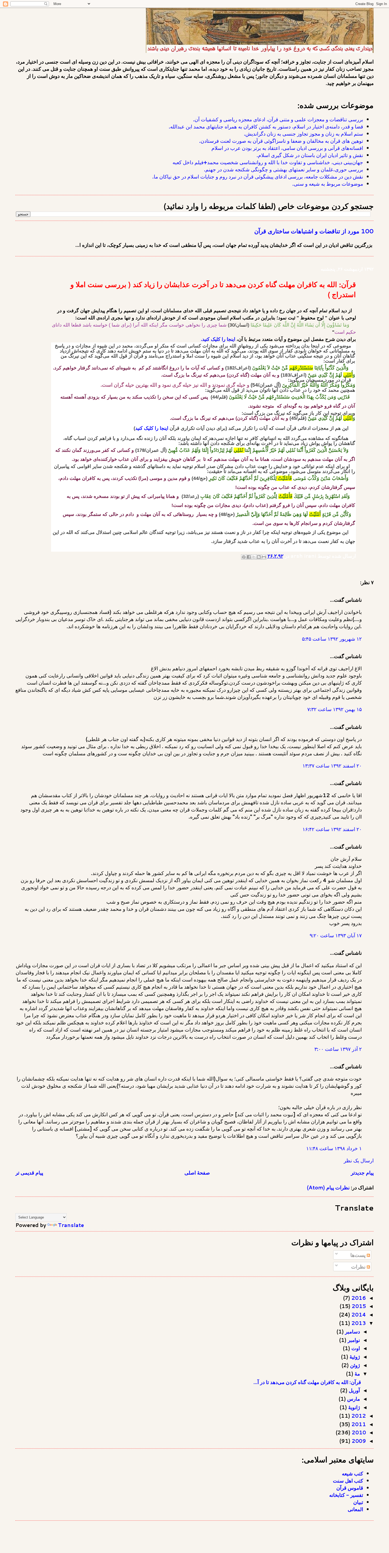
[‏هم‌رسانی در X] (253, 557)
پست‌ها (358, 1255)
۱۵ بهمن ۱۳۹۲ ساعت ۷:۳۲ (334, 709)
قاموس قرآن (349, 1487)
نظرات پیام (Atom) (328, 1187)
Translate (71, 1225)
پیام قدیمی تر (29, 1172)
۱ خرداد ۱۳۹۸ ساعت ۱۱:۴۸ (334, 1148)
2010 (358, 1432)
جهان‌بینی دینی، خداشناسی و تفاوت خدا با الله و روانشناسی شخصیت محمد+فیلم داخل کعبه (268, 162)
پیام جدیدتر (362, 1172)
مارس (353, 1398)
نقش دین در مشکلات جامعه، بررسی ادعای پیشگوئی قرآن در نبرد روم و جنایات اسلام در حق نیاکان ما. (257, 176)
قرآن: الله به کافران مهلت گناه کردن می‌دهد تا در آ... (307, 1382)
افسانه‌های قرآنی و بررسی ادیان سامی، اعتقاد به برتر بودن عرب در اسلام (287, 147)
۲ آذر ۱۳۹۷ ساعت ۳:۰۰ (338, 1048)
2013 (358, 1323)
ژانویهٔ (353, 1407)
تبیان (358, 1502)
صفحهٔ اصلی (197, 1172)
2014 (358, 1314)
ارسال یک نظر (359, 1160)
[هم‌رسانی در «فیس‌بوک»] (248, 557)
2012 (358, 1415)
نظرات (359, 1266)
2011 (358, 1424)
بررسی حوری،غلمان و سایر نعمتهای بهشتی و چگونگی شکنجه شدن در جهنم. (283, 169)
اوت (355, 1348)
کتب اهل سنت (348, 1480)
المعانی (355, 1509)
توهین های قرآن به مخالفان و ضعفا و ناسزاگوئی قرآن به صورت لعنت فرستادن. (281, 140)
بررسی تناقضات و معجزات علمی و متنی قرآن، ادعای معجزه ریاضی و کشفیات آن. (278, 119)
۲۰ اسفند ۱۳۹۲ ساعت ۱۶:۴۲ (332, 829)
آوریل (353, 1390)
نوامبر (353, 1340)
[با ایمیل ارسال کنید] (263, 557)
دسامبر (352, 1331)
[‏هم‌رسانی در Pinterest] (243, 557)
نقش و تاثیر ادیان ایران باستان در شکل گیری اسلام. (310, 155)
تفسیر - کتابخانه (346, 1494)
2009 (358, 1440)
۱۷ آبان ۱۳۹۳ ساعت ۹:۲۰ (336, 935)
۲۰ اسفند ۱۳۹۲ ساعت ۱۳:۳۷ (332, 765)
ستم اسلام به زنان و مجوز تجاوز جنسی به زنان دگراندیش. (303, 133)
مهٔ (356, 1373)
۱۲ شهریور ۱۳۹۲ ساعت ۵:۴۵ (332, 638)
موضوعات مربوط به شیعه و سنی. (327, 183)
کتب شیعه (352, 1473)
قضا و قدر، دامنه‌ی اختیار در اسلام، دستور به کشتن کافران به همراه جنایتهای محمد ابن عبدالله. (266, 126)
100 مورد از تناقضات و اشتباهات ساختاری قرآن (314, 231)
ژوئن (354, 1365)
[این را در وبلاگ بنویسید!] (258, 557)
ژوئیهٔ (354, 1356)
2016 (358, 1297)
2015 (358, 1306)
